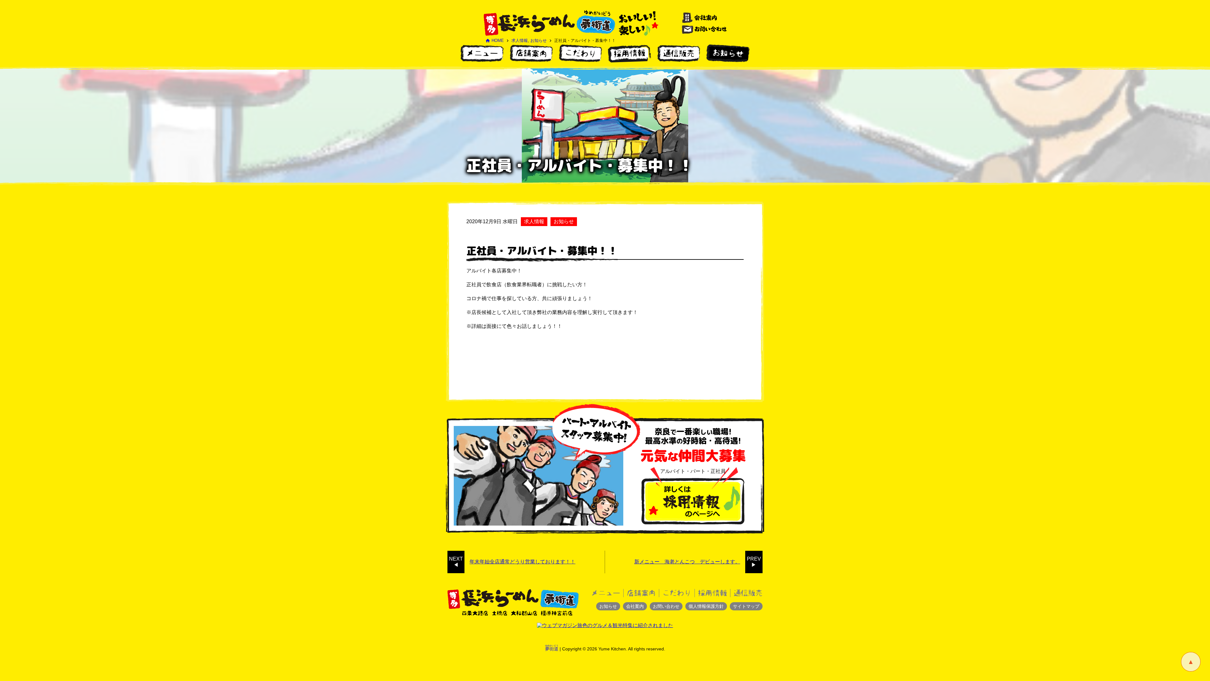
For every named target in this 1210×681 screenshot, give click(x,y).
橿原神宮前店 (557, 613)
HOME (494, 40)
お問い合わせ (666, 606)
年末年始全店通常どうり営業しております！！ (522, 561)
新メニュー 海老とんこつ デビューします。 (687, 561)
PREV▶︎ (754, 562)
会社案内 (635, 606)
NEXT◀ (456, 562)
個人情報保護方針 (706, 606)
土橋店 (500, 613)
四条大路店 (475, 613)
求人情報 (519, 40)
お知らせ (538, 40)
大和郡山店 (524, 613)
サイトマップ (746, 606)
